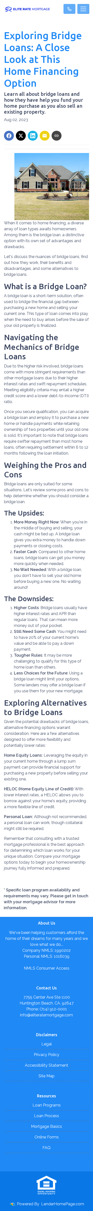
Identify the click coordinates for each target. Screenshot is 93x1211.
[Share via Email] (45, 136)
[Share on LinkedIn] (33, 136)
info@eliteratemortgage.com (46, 1015)
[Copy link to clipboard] (57, 136)
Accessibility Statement (46, 1065)
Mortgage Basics (46, 1126)
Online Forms (46, 1137)
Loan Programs (46, 1105)
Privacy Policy (46, 1054)
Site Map (46, 1076)
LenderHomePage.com (62, 1204)
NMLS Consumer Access (46, 968)
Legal (46, 1044)
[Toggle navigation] (83, 9)
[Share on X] (21, 136)
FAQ (46, 1147)
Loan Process (46, 1115)
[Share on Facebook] (9, 136)
